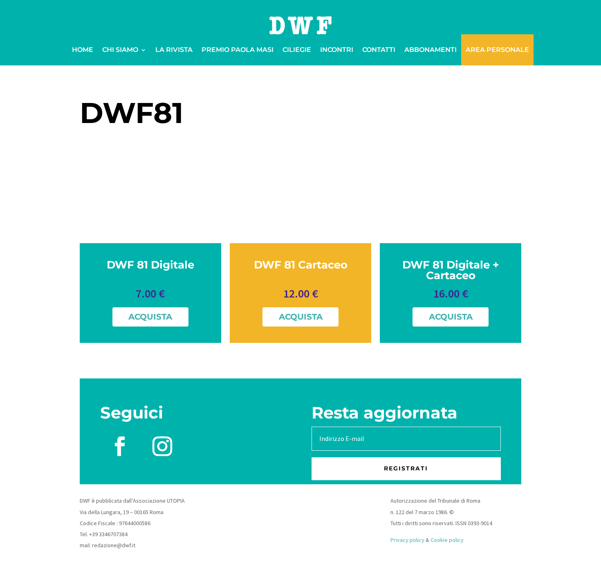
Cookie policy (447, 540)
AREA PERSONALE (497, 50)
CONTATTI (378, 50)
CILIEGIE (297, 50)
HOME (82, 50)
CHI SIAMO (120, 50)
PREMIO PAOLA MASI (238, 50)
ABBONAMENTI (430, 50)
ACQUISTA (150, 317)
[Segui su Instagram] (162, 446)
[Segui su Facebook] (119, 446)
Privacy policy (407, 540)
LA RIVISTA (174, 50)
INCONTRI (336, 50)
